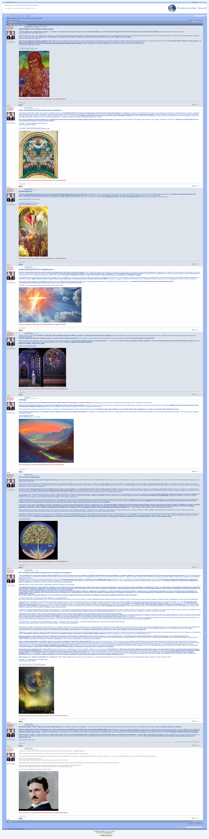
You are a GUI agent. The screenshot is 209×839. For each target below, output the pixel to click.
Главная (8, 15)
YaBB (97, 832)
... (13, 22)
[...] (34, 96)
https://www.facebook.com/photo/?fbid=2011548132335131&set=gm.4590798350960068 (42, 180)
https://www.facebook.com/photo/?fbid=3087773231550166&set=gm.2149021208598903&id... (44, 561)
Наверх (8, 105)
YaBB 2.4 (113, 831)
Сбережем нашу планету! (30, 18)
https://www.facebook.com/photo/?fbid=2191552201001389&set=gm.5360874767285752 (42, 324)
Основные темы (20, 18)
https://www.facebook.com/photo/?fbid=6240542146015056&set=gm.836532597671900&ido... (44, 812)
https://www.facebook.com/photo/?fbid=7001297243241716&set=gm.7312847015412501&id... (44, 715)
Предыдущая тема (191, 20)
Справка (13, 15)
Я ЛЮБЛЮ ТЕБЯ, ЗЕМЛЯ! (11, 18)
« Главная (9, 828)
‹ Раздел (13, 828)
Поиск (18, 15)
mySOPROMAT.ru (108, 833)
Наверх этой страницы (20, 828)
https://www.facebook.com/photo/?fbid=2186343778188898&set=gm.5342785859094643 (42, 258)
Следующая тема (198, 20)
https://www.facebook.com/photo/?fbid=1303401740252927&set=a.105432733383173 (41, 464)
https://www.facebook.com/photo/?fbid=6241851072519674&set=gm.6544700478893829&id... (44, 389)
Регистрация (35, 5)
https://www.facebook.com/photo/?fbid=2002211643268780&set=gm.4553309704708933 (42, 99)
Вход (29, 5)
